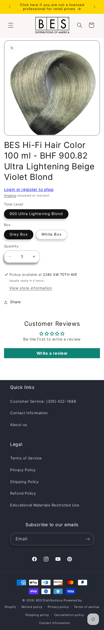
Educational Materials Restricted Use (45, 505)
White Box (51, 234)
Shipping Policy (24, 482)
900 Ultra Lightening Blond (36, 214)
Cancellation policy (69, 615)
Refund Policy (23, 493)
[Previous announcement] (9, 6)
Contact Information (29, 413)
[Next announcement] (94, 6)
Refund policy (32, 607)
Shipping (10, 195)
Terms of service (86, 607)
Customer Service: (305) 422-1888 (43, 401)
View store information (30, 288)
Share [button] (15, 302)
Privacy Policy (23, 470)
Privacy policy (58, 607)
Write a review (52, 353)
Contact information (54, 623)
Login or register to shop (29, 189)
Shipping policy (37, 615)
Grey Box (19, 234)
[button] (10, 25)
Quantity (11, 246)
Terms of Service (26, 458)
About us (18, 425)
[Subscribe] (88, 539)
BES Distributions (49, 600)
